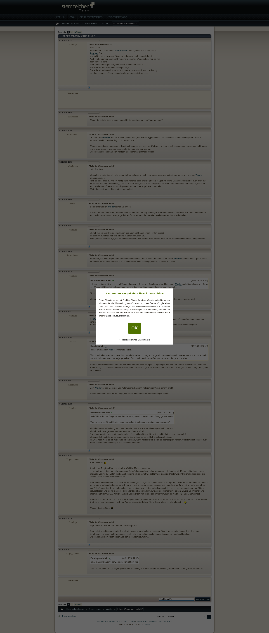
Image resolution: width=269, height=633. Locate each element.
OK (134, 328)
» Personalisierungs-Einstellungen (134, 340)
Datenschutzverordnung (117, 316)
